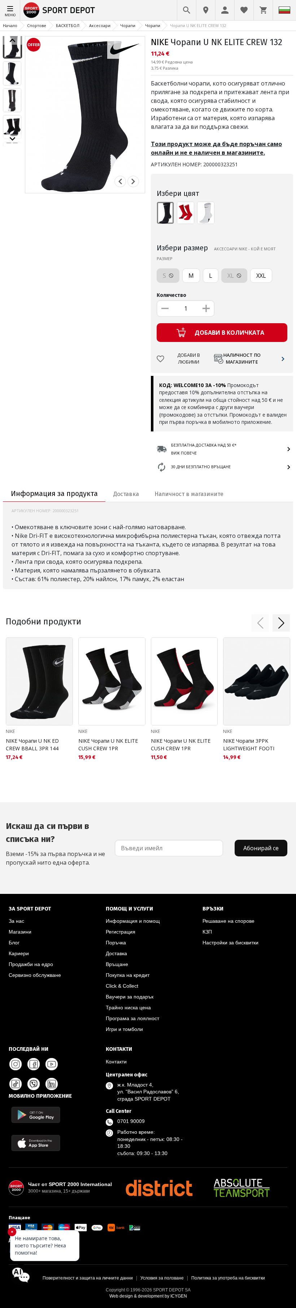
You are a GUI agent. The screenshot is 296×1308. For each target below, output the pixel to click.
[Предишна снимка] (120, 181)
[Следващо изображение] (12, 139)
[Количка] (263, 10)
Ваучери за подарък (129, 997)
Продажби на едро (31, 964)
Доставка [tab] (126, 494)
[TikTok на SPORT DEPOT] (15, 1084)
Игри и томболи (124, 1029)
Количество (171, 295)
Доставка (116, 953)
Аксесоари (99, 25)
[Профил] (225, 10)
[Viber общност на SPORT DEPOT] (33, 1084)
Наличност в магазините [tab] (188, 494)
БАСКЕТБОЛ (67, 25)
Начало (10, 25)
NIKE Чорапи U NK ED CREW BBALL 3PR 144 (32, 744)
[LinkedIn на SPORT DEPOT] (51, 1084)
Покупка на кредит (127, 975)
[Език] (284, 10)
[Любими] (244, 10)
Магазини (20, 932)
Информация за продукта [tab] (54, 493)
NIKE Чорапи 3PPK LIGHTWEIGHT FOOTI (248, 744)
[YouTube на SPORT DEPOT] (51, 1064)
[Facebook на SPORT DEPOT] (33, 1064)
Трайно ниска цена (128, 1007)
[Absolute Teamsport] (242, 1188)
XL (231, 276)
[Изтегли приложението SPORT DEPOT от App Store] (36, 1143)
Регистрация (120, 932)
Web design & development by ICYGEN (148, 1296)
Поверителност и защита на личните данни (88, 1278)
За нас (16, 921)
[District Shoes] (159, 1188)
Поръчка (116, 942)
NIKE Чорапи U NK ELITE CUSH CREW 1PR (108, 744)
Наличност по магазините (242, 358)
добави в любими (188, 358)
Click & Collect (122, 986)
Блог (14, 942)
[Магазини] (205, 10)
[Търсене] (186, 10)
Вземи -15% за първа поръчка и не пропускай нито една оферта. (55, 843)
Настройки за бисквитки (230, 942)
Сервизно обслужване (35, 975)
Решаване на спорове (228, 921)
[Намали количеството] (165, 308)
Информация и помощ (133, 921)
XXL (261, 276)
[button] (260, 623)
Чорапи (127, 25)
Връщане (117, 964)
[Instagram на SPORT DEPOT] (15, 1064)
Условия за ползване (162, 1278)
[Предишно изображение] (12, 40)
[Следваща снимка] (133, 181)
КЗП (207, 932)
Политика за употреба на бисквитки (228, 1278)
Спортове (36, 25)
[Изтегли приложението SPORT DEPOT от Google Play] (36, 1115)
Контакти (116, 1062)
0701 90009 (131, 1121)
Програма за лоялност (132, 1018)
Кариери (19, 953)
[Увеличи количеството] (206, 308)
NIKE (160, 42)
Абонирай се (261, 848)
